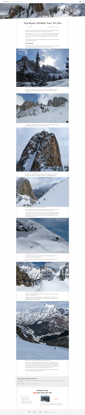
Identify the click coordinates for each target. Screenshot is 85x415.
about (14, 1)
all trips (50, 392)
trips (21, 1)
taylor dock (54, 412)
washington (52, 26)
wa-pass (56, 26)
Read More (56, 399)
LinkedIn (36, 412)
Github (34, 412)
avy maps (49, 412)
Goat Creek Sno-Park (38, 33)
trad (51, 412)
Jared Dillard (29, 412)
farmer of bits (6, 1)
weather (46, 412)
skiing (48, 26)
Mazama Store (28, 36)
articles (18, 1)
